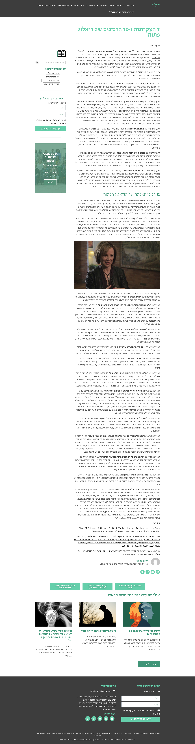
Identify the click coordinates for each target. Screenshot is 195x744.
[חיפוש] (37, 62)
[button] (158, 572)
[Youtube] (100, 718)
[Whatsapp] (93, 718)
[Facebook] (112, 718)
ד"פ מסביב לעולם (52, 76)
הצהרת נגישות (41, 733)
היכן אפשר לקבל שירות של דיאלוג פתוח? (53, 5)
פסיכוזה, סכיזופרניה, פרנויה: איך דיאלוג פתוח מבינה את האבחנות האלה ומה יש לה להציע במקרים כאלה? (55, 635)
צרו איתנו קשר (128, 12)
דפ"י (156, 5)
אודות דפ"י (136, 733)
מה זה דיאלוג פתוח (146, 733)
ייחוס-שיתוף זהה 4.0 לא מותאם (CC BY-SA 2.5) (85, 740)
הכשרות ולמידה (100, 733)
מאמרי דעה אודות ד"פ (50, 80)
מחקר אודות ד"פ (53, 73)
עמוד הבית (130, 5)
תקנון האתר (50, 733)
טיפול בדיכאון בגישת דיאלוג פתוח (98, 630)
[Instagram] (106, 718)
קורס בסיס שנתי (69, 733)
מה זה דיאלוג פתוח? (116, 5)
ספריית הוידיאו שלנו (51, 83)
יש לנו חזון (109, 733)
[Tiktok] (87, 718)
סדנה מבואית (79, 733)
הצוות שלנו (128, 733)
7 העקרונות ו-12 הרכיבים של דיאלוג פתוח (119, 32)
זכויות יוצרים (97, 735)
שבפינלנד (156, 57)
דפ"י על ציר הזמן (118, 733)
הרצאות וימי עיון (89, 733)
